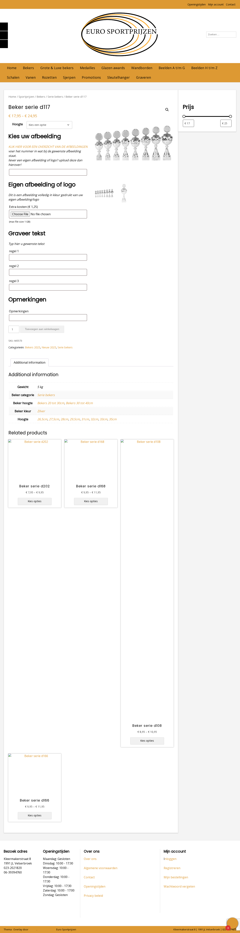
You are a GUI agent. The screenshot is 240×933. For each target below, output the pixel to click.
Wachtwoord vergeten (179, 886)
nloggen (170, 859)
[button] (167, 109)
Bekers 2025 (32, 347)
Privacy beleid (93, 896)
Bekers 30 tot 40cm (79, 403)
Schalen (13, 77)
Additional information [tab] (29, 362)
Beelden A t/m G (172, 68)
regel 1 (14, 251)
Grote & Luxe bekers (57, 68)
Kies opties (34, 501)
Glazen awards (113, 68)
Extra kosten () (23, 214)
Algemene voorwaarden (100, 868)
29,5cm (75, 419)
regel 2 (14, 266)
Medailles (87, 68)
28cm (64, 419)
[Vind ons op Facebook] (49, 929)
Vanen (31, 77)
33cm (103, 419)
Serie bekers (55, 96)
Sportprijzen (26, 96)
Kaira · (33, 929)
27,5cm (54, 419)
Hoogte (17, 124)
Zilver (41, 411)
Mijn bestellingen (176, 877)
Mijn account (216, 4)
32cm (94, 419)
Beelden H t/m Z (204, 68)
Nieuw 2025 (49, 347)
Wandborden (141, 68)
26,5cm (42, 419)
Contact (231, 4)
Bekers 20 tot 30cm (50, 403)
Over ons (90, 859)
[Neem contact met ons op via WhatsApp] (44, 929)
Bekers (28, 68)
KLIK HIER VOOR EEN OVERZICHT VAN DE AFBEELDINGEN (48, 147)
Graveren (143, 77)
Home (11, 68)
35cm (113, 419)
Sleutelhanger (118, 77)
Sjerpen (69, 77)
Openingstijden (197, 4)
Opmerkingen (18, 311)
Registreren (172, 868)
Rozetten (49, 77)
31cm (85, 419)
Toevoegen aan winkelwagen (42, 329)
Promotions (91, 77)
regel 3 (14, 281)
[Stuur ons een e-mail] (39, 929)
